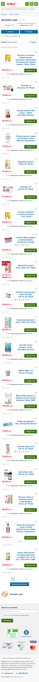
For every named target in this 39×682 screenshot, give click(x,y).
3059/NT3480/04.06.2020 (18, 669)
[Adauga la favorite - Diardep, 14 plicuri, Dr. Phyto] (36, 184)
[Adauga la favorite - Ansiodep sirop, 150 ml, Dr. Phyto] (36, 469)
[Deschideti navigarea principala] (3, 4)
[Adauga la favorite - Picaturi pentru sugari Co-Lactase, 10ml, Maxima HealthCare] (36, 133)
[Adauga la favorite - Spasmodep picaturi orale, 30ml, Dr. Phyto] (36, 317)
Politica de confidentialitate (22, 615)
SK (17, 676)
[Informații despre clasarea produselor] (17, 42)
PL (20, 676)
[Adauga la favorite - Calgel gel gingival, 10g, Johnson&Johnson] (36, 418)
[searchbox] (19, 9)
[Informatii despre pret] (12, 70)
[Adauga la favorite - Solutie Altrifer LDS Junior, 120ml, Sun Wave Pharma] (36, 107)
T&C (13, 615)
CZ (15, 676)
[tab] (9, 25)
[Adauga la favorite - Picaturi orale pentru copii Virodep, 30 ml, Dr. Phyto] (36, 289)
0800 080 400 (23, 673)
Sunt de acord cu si (16, 615)
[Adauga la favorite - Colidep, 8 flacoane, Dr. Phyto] (36, 82)
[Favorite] (27, 4)
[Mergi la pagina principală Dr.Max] (11, 4)
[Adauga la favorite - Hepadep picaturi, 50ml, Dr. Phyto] (36, 159)
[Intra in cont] (31, 4)
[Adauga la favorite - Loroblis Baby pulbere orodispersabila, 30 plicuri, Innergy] (36, 234)
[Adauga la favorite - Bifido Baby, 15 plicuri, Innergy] (36, 367)
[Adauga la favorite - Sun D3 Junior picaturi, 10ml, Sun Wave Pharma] (36, 342)
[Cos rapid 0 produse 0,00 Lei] (36, 4)
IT (21, 676)
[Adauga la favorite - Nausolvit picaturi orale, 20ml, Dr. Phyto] (36, 262)
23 (26, 579)
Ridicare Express (28, 74)
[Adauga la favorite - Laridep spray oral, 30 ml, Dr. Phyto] (36, 443)
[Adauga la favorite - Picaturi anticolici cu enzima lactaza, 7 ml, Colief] (36, 209)
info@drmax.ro (8, 673)
